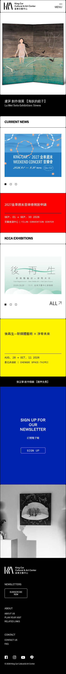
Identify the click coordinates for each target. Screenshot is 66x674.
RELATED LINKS (12, 621)
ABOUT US (10, 614)
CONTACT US (11, 640)
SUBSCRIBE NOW (16, 593)
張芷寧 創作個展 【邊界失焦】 (33, 381)
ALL (53, 303)
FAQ (7, 644)
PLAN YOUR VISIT (13, 617)
